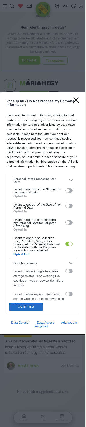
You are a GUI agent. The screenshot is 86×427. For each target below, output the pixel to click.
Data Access (45, 322)
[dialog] (43, 213)
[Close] (77, 101)
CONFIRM (26, 306)
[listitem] (43, 180)
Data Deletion (20, 322)
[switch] (69, 190)
